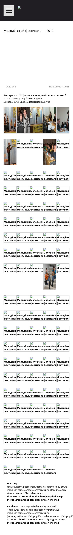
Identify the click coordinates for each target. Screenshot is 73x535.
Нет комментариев (59, 86)
